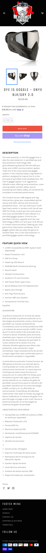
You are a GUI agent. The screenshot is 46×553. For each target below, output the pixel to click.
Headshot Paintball (16, 541)
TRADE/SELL (7, 525)
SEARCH (6, 513)
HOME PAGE (7, 509)
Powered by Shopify (30, 541)
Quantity (5, 115)
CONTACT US (7, 517)
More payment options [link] (22, 142)
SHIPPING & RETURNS (12, 521)
